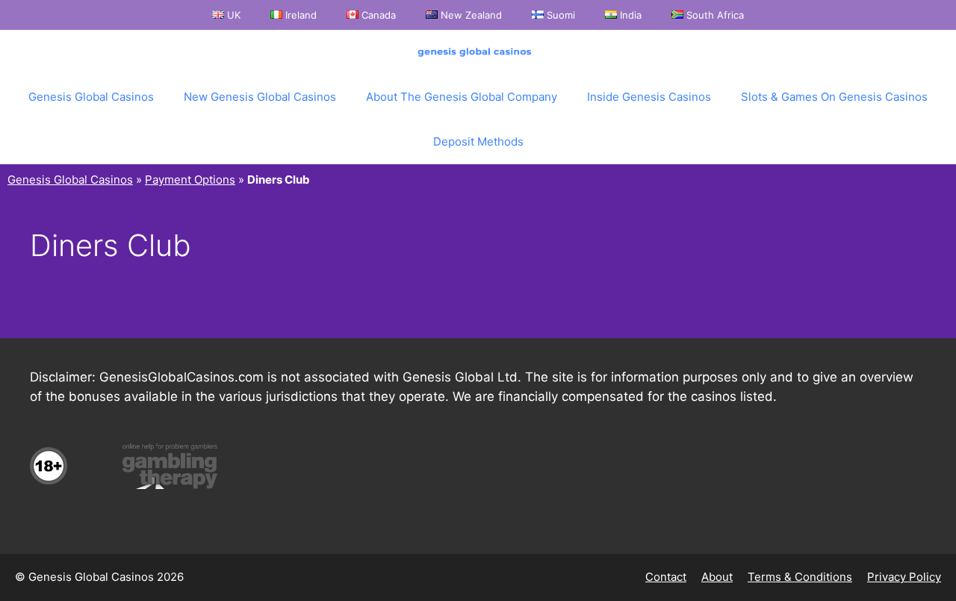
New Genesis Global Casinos (260, 97)
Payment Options (190, 179)
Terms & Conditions (800, 577)
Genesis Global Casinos (91, 97)
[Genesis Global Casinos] (478, 52)
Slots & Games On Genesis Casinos (834, 97)
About (717, 577)
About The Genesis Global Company (461, 97)
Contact (665, 577)
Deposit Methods (478, 141)
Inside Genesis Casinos (649, 97)
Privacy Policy (904, 577)
